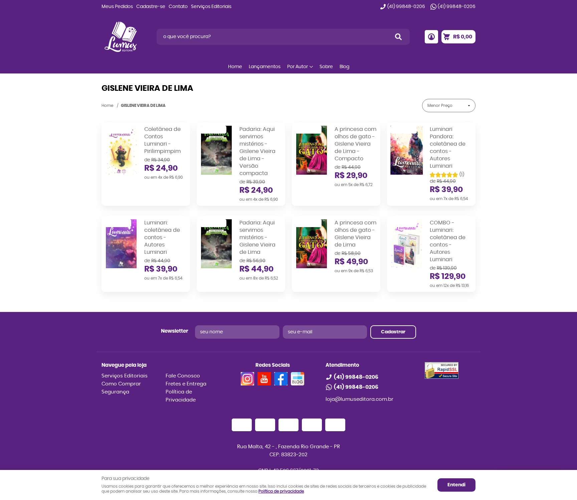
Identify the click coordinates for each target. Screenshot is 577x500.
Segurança (115, 391)
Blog (344, 66)
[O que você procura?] (398, 37)
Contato (178, 6)
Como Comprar (121, 383)
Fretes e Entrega (186, 383)
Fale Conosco (183, 375)
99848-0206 (406, 6)
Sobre (326, 66)
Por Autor (297, 66)
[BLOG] (297, 378)
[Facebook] (280, 378)
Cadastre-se (150, 6)
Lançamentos (264, 66)
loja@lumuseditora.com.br (359, 399)
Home (235, 66)
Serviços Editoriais (211, 6)
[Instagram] (247, 378)
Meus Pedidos (117, 6)
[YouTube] (264, 378)
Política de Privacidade (181, 395)
